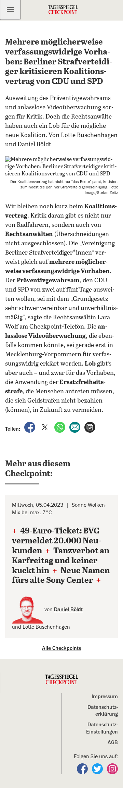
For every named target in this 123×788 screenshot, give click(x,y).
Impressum (105, 696)
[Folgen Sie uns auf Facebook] (83, 768)
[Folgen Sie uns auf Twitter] (98, 768)
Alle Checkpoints (61, 648)
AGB (113, 742)
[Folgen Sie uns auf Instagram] (112, 768)
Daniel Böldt (68, 609)
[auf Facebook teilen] (30, 427)
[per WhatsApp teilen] (60, 427)
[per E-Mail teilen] (75, 427)
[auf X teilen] (45, 427)
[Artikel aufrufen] (89, 427)
